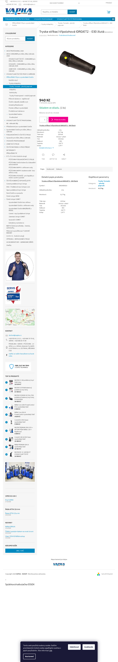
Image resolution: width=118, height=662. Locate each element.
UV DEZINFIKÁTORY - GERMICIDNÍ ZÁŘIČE (19, 242)
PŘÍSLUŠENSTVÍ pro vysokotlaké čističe (20, 77)
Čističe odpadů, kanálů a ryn (18, 102)
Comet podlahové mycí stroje (16, 184)
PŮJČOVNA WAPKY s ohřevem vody (21, 167)
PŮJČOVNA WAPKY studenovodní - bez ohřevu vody (22, 172)
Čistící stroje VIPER (12, 196)
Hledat (72, 12)
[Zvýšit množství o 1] (47, 118)
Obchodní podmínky (57, 3)
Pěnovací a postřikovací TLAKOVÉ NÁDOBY (18, 232)
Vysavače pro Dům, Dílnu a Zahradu (18, 138)
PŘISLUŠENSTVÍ (11, 153)
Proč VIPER (9, 500)
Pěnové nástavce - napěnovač (19, 99)
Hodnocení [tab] (50, 169)
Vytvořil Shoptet (107, 574)
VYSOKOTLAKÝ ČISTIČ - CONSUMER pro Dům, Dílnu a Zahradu (22, 60)
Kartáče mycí (13, 80)
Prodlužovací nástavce (16, 111)
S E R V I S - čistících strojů (15, 236)
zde (50, 650)
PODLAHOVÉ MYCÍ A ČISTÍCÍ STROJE (18, 135)
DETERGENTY (11, 150)
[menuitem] (17, 19)
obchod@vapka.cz (15, 335)
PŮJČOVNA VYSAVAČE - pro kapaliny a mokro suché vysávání (21, 177)
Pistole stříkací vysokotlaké (18, 108)
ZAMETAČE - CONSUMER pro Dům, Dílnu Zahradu (22, 70)
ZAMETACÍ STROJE (12, 144)
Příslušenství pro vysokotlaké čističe (19, 126)
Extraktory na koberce (16, 223)
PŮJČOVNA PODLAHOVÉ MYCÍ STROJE (21, 159)
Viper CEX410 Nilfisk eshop (15, 536)
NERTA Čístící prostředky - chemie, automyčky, (18, 227)
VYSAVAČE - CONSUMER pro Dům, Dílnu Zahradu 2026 (22, 65)
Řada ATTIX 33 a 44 (12, 513)
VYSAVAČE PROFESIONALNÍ (15, 141)
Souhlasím (88, 647)
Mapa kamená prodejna (59, 559)
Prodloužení (13, 117)
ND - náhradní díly (12, 123)
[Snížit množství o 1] (47, 121)
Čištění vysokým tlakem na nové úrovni (19, 531)
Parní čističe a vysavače (14, 193)
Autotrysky (13, 92)
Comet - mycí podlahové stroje (19, 213)
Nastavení (29, 656)
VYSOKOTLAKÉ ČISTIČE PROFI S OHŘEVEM (20, 74)
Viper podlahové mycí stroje (16, 190)
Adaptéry (12, 89)
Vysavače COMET (15, 220)
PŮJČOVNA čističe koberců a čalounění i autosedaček (22, 163)
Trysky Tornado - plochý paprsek (20, 86)
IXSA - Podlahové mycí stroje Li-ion (18, 187)
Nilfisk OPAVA (10, 526)
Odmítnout (74, 647)
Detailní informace (45, 148)
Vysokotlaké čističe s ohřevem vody (21, 205)
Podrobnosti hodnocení (67, 35)
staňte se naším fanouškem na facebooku (21, 355)
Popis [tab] (42, 169)
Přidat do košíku (60, 120)
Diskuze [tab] (59, 169)
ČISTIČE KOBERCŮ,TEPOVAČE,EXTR (18, 181)
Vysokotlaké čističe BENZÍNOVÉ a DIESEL (20, 209)
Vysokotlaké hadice (15, 114)
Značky (8, 245)
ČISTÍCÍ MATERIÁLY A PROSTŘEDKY (18, 147)
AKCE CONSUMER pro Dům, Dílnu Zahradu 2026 (20, 55)
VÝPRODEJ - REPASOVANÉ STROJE (18, 239)
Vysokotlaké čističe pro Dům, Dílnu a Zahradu (18, 131)
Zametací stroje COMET (17, 217)
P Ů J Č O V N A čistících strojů (16, 156)
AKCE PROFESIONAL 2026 (15, 51)
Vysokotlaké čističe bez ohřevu (19, 202)
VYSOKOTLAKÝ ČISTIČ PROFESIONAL (18, 120)
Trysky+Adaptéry (15, 83)
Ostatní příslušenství (16, 105)
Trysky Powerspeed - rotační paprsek (22, 96)
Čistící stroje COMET (13, 199)
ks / (20, 551)
